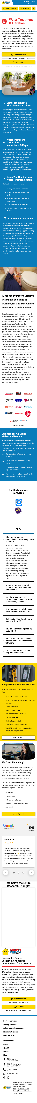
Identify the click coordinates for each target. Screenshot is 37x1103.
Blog (5, 1055)
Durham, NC (31, 4)
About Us (6, 1048)
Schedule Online (12, 1073)
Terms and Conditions (24, 1091)
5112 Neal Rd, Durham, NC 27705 (13, 1060)
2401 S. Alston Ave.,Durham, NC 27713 (14, 1065)
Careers (6, 1052)
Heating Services (10, 1021)
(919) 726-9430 (30, 1)
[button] (13, 872)
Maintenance (8, 1041)
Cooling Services (9, 1025)
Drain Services (9, 1035)
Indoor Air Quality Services (13, 1028)
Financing (7, 1044)
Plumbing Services (10, 1032)
